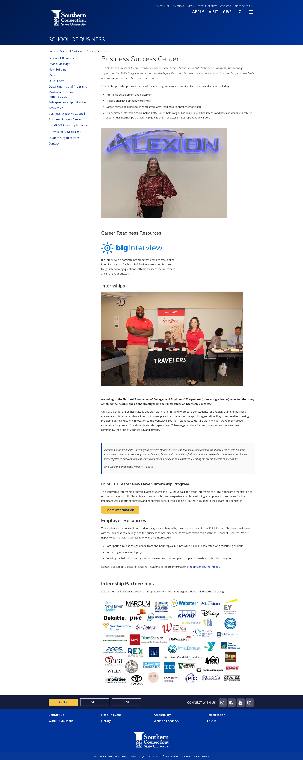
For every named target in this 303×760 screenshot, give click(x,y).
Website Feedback (166, 721)
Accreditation (216, 715)
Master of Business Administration (62, 94)
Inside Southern (244, 6)
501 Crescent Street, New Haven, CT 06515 (115, 756)
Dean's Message (59, 64)
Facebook (232, 702)
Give (227, 11)
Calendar (178, 6)
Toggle (251, 13)
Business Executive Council (67, 113)
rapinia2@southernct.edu (205, 566)
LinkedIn (250, 702)
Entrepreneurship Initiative (67, 102)
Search (240, 12)
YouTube (241, 702)
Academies (56, 108)
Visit (213, 11)
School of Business (71, 51)
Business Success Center (65, 119)
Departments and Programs (68, 86)
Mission (54, 75)
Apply (198, 11)
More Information (120, 510)
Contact (54, 143)
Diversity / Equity (207, 6)
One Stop (225, 6)
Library (106, 721)
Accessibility (162, 715)
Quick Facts (56, 81)
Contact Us (56, 715)
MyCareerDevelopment (66, 131)
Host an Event (111, 715)
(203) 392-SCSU (150, 756)
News (191, 6)
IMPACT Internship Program (70, 125)
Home (52, 51)
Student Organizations (64, 138)
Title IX (212, 721)
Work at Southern (61, 721)
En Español (162, 6)
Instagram (223, 702)
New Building (58, 69)
